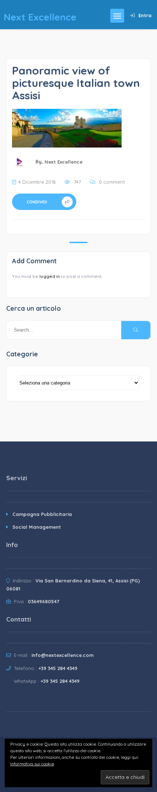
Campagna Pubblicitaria (42, 514)
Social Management (36, 527)
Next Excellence (64, 162)
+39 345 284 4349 (57, 668)
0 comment (112, 182)
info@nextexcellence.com (62, 655)
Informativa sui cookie (32, 763)
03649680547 (43, 601)
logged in (49, 276)
